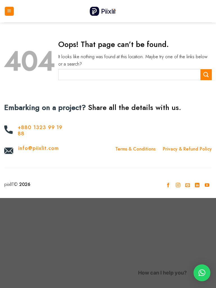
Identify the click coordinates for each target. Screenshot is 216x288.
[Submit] (206, 74)
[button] (202, 272)
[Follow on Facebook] (168, 185)
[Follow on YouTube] (207, 185)
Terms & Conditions (135, 149)
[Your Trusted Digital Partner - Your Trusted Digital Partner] (108, 11)
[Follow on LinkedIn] (197, 185)
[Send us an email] (187, 185)
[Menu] (9, 11)
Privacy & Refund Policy (187, 149)
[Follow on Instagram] (177, 185)
